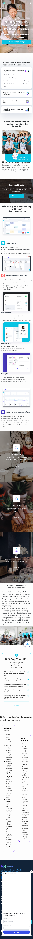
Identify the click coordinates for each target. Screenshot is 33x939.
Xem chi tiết (16, 466)
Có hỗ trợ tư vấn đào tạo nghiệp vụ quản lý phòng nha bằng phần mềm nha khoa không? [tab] (15, 697)
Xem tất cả (16, 705)
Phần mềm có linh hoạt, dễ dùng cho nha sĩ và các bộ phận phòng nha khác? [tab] (15, 680)
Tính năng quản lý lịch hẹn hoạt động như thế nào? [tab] (14, 690)
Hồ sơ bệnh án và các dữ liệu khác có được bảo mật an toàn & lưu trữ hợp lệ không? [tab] (15, 685)
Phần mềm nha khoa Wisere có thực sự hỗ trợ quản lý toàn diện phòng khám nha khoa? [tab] (15, 673)
